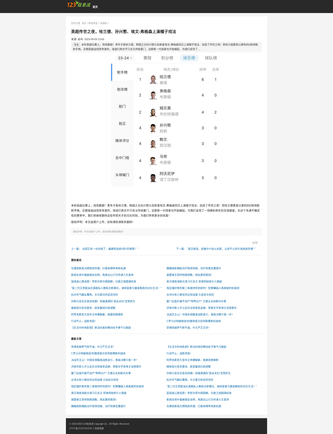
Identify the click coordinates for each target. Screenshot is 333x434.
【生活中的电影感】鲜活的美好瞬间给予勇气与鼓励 (101, 327)
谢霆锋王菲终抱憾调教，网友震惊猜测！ (189, 274)
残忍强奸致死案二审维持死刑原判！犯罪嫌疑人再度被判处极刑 (202, 288)
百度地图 (99, 428)
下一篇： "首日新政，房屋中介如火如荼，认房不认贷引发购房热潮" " (215, 248)
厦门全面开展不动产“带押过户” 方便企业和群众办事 (196, 301)
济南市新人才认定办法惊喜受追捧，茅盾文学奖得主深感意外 (201, 307)
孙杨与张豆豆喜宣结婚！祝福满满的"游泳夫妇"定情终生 (103, 301)
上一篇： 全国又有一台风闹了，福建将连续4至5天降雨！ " (105, 248)
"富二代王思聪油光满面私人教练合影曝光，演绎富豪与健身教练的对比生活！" (116, 288)
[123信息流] (79, 3)
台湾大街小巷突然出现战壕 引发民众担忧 (190, 294)
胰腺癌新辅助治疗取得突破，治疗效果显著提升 (193, 268)
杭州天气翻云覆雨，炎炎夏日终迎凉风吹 (94, 294)
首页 (95, 6)
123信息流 (88, 424)
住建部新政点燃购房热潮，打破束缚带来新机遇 (98, 268)
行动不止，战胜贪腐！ (84, 321)
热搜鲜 (103, 23)
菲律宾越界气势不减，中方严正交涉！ (188, 327)
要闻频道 (92, 23)
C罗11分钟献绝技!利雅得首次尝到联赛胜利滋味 (193, 321)
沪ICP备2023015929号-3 (81, 428)
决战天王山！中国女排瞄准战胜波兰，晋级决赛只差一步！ (200, 314)
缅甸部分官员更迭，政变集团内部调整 (93, 307)
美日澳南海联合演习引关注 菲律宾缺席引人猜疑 (194, 281)
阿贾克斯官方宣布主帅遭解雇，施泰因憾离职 (97, 314)
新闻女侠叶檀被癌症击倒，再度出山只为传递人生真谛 (102, 274)
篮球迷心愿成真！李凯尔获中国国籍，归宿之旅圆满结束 (103, 281)
